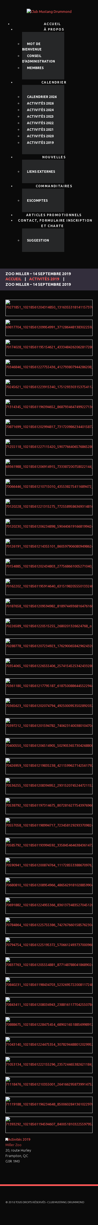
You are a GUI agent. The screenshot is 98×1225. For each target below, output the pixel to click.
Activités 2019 (40, 142)
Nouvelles (54, 157)
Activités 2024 (40, 110)
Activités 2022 (40, 123)
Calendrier (53, 82)
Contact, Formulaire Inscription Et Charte (55, 223)
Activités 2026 (40, 103)
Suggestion (38, 240)
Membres (35, 68)
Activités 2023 (40, 116)
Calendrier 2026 (42, 97)
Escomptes (37, 200)
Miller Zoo (13, 1145)
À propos (54, 29)
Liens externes (41, 171)
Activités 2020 (40, 136)
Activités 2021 (40, 129)
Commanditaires (54, 186)
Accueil (13, 279)
